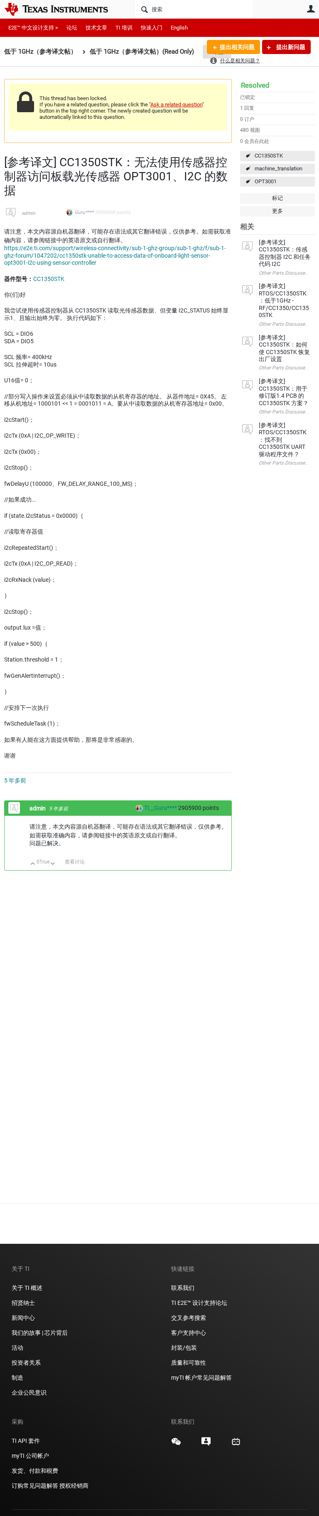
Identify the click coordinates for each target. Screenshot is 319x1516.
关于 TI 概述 (27, 1288)
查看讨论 (75, 862)
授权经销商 (73, 1485)
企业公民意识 (29, 1392)
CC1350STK (269, 156)
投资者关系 (26, 1362)
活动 (17, 1347)
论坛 (71, 28)
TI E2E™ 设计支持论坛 (199, 1302)
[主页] (62, 9)
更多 (277, 211)
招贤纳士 (23, 1302)
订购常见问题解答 (35, 1485)
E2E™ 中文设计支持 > (33, 28)
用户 (311, 9)
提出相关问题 (237, 47)
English (179, 28)
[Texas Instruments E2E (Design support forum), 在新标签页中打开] (206, 1444)
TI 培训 (124, 28)
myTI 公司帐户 (30, 1455)
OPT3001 (266, 181)
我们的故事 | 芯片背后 (40, 1332)
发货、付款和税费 (35, 1470)
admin (28, 213)
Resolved (255, 85)
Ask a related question (176, 104)
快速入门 (151, 28)
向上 (33, 864)
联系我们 (182, 1288)
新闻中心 (23, 1317)
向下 (52, 864)
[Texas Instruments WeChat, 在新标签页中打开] (176, 1444)
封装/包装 (184, 1347)
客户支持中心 (188, 1332)
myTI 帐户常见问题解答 (201, 1377)
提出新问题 (290, 47)
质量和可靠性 (189, 1362)
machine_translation (278, 168)
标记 (277, 198)
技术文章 (96, 28)
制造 (17, 1377)
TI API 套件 (26, 1440)
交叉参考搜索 (188, 1317)
